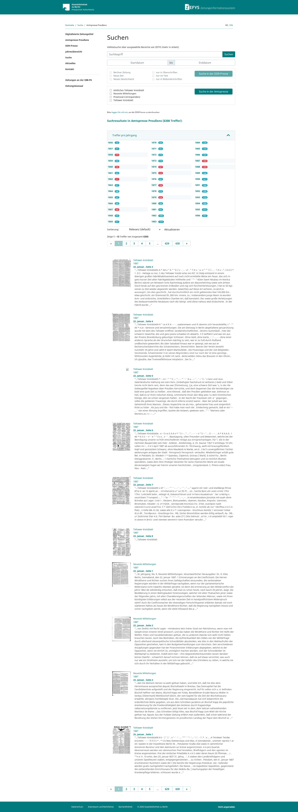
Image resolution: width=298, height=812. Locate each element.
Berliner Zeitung (122, 72)
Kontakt (69, 69)
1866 (110, 203)
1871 (154, 148)
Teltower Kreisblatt (123, 100)
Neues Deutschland (123, 79)
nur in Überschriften (166, 72)
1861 (110, 172)
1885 (198, 148)
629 (167, 243)
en (231, 25)
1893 (198, 197)
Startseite (69, 25)
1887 (198, 160)
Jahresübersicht (73, 51)
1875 (154, 172)
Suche (80, 25)
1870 (154, 142)
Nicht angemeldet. (226, 806)
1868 (110, 215)
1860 (110, 166)
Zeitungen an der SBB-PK (78, 80)
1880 (154, 203)
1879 (154, 197)
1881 (154, 209)
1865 (110, 197)
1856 (110, 142)
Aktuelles (70, 63)
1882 (154, 215)
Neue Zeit (118, 75)
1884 (198, 142)
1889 (198, 172)
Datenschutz (77, 806)
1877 (154, 185)
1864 (110, 191)
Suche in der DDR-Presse (213, 73)
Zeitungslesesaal (74, 85)
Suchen (228, 54)
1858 (110, 154)
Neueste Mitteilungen (124, 93)
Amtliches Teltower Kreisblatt (128, 90)
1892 (198, 191)
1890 (198, 179)
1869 (110, 221)
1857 (110, 148)
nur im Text (162, 75)
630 (178, 243)
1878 (154, 191)
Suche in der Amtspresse (213, 91)
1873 (154, 160)
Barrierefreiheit (125, 806)
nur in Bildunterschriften (169, 79)
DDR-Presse (71, 45)
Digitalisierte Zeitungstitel (79, 34)
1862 (110, 179)
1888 (198, 166)
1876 (154, 179)
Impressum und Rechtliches (101, 806)
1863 (110, 185)
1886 (198, 154)
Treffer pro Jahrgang (124, 135)
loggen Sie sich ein (120, 112)
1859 (110, 160)
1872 (154, 154)
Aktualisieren (172, 229)
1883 (154, 221)
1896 (198, 215)
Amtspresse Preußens (77, 39)
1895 (198, 209)
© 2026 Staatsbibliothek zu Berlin (152, 806)
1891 (198, 185)
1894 (198, 203)
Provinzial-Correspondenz (126, 96)
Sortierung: (113, 229)
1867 (110, 209)
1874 (154, 166)
